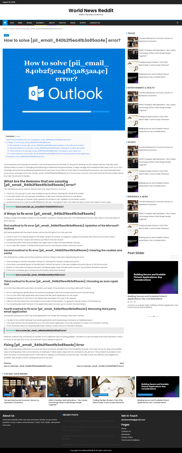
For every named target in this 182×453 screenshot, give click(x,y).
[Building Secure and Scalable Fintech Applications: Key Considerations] (157, 386)
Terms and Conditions (130, 440)
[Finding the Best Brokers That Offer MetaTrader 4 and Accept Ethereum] (113, 386)
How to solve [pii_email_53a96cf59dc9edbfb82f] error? (28, 364)
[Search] (177, 23)
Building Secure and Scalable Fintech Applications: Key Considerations (147, 297)
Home (123, 428)
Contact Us (95, 23)
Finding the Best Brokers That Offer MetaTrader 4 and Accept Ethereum (108, 401)
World (29, 23)
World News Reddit (91, 10)
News (20, 23)
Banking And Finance (100, 395)
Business (39, 23)
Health (52, 23)
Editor (131, 302)
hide (17, 136)
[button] (176, 257)
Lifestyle (62, 23)
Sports (83, 23)
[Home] (5, 23)
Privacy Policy (127, 437)
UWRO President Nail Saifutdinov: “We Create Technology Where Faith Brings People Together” (157, 53)
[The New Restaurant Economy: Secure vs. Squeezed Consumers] (24, 386)
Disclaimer (125, 434)
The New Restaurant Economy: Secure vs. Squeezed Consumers (21, 401)
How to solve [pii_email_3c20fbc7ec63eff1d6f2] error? (100, 364)
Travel (73, 23)
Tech (12, 23)
